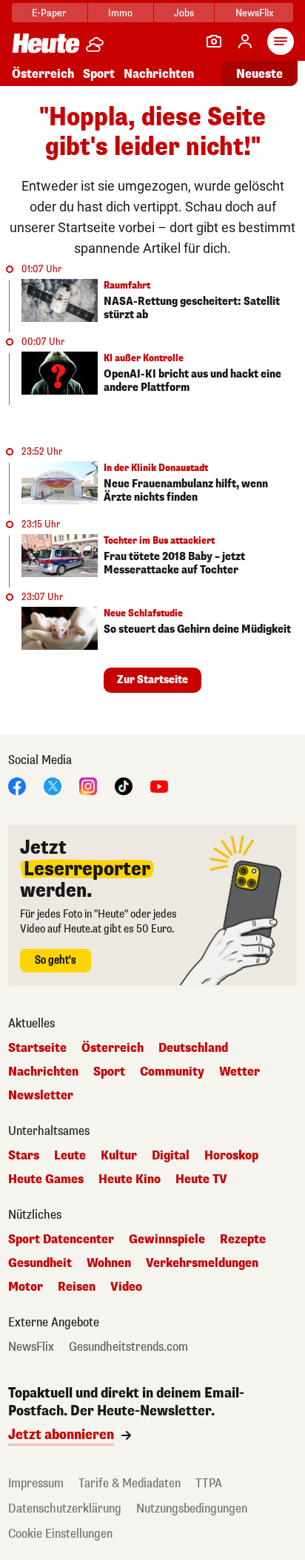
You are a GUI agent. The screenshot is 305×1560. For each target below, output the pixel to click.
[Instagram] (88, 785)
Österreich (43, 74)
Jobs (184, 13)
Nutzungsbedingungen (191, 1508)
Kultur (119, 1155)
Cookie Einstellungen (60, 1533)
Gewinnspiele (167, 1239)
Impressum (36, 1483)
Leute (70, 1155)
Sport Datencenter (61, 1239)
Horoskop (231, 1155)
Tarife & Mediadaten (129, 1483)
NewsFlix (254, 13)
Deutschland (193, 1048)
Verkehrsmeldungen (202, 1263)
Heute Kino (129, 1179)
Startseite (37, 1048)
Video (126, 1287)
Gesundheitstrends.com (128, 1347)
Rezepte (243, 1239)
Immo (120, 13)
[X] (52, 785)
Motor (25, 1287)
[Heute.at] (46, 43)
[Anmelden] (245, 41)
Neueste (259, 74)
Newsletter (40, 1095)
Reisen (76, 1287)
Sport (99, 74)
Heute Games (46, 1179)
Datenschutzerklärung (64, 1508)
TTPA (208, 1483)
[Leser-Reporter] (214, 41)
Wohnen (109, 1263)
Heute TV (201, 1179)
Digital (171, 1155)
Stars (23, 1155)
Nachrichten (43, 1071)
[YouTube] (159, 785)
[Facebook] (17, 785)
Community (172, 1071)
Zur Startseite (152, 680)
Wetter (239, 1071)
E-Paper (49, 13)
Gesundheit (40, 1263)
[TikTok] (124, 785)
